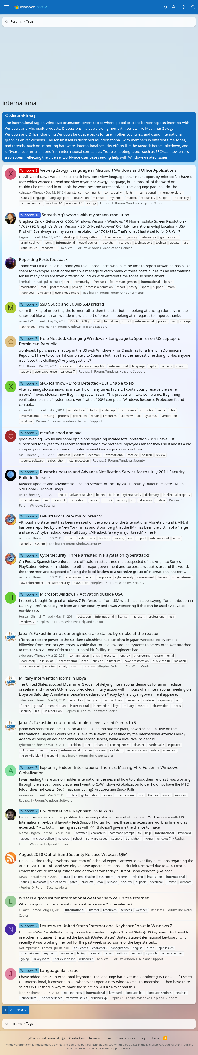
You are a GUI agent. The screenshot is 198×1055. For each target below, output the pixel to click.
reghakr (24, 538)
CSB (21, 366)
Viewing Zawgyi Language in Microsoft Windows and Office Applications (98, 170)
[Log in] (165, 7)
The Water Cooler (138, 666)
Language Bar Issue (49, 970)
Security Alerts (57, 887)
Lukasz (24, 910)
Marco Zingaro (29, 833)
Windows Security (132, 460)
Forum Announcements (126, 292)
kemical (24, 281)
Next (19, 1010)
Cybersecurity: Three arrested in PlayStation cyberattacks (85, 555)
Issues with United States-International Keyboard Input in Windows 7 (96, 925)
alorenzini (26, 795)
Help (142, 1038)
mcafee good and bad (51, 433)
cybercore (26, 655)
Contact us (77, 1038)
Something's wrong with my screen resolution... (76, 215)
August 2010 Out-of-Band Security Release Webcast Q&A (73, 854)
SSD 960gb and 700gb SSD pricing (62, 304)
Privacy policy (125, 1038)
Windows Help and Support (146, 203)
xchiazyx (25, 192)
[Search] (193, 7)
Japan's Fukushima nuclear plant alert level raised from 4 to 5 (77, 722)
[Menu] (6, 7)
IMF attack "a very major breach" (61, 516)
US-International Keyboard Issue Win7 (66, 811)
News (23, 876)
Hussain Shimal (30, 616)
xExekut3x (26, 410)
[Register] (174, 7)
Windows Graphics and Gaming (110, 248)
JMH (22, 494)
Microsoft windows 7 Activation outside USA (71, 594)
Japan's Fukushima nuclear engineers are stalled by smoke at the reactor (89, 633)
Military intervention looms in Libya (52, 678)
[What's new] (183, 7)
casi (21, 455)
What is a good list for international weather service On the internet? (84, 898)
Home (154, 1038)
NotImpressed (29, 948)
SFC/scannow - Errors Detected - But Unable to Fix (77, 383)
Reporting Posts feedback (43, 259)
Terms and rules (100, 1038)
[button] (63, 1038)
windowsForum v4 (46, 1038)
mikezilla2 (26, 321)
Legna (23, 237)
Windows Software (58, 800)
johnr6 (23, 992)
